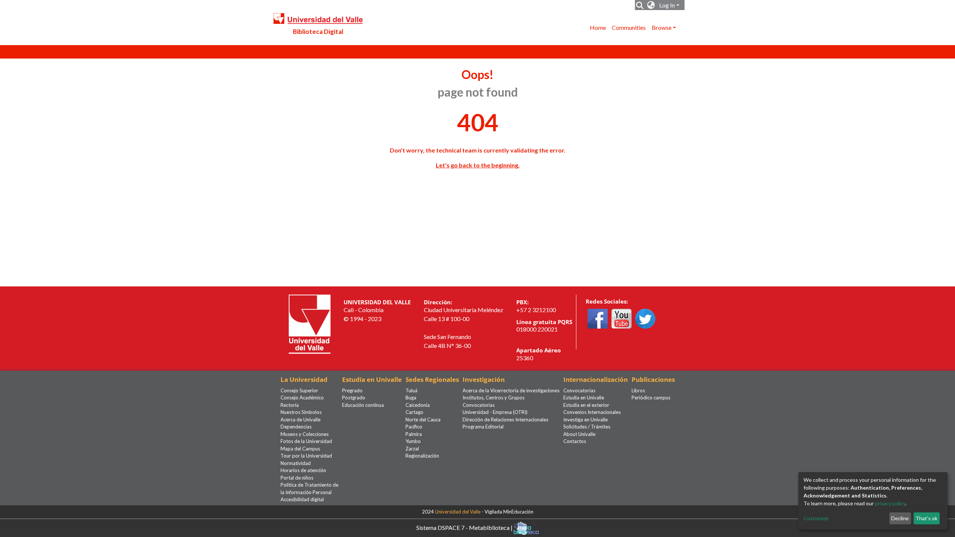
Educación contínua (363, 405)
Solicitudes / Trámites (586, 427)
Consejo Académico (302, 398)
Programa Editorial (483, 427)
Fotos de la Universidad (306, 441)
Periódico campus (651, 398)
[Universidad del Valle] (310, 323)
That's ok (926, 518)
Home (598, 27)
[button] (651, 5)
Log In (667, 5)
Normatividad (296, 463)
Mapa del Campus (300, 449)
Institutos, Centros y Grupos (494, 398)
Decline (900, 518)
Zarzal (412, 449)
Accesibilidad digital (302, 499)
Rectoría (290, 405)
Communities (629, 27)
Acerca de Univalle (300, 420)
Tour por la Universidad (306, 456)
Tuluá (411, 390)
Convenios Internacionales (592, 412)
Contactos (574, 441)
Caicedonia (418, 405)
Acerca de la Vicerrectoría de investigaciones (511, 390)
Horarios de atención (303, 470)
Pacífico (414, 427)
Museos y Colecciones (305, 434)
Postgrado (353, 398)
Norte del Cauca (423, 420)
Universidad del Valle (457, 512)
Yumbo (413, 441)
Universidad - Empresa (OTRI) (495, 412)
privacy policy (890, 503)
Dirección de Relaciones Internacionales (505, 420)
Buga (411, 398)
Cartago (414, 412)
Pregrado (352, 390)
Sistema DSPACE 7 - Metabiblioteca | (465, 527)
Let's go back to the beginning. (478, 165)
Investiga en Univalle (585, 420)
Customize (816, 518)
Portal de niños (297, 478)
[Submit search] (640, 5)
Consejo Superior (299, 390)
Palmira (414, 434)
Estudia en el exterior (586, 405)
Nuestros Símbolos (301, 412)
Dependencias (296, 427)
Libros (638, 390)
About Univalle (579, 434)
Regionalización (422, 456)
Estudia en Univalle (583, 398)
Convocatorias (479, 405)
